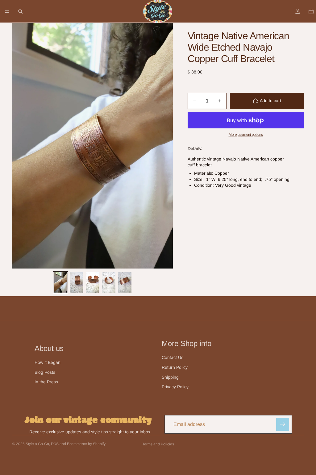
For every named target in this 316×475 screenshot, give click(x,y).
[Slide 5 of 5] (124, 282)
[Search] (20, 11)
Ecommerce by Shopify (86, 444)
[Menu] (7, 11)
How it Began (47, 362)
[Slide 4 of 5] (108, 282)
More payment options (246, 134)
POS (55, 444)
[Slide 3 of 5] (92, 282)
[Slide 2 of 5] (76, 282)
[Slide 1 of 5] (60, 282)
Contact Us (172, 357)
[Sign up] (282, 424)
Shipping (170, 377)
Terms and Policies (158, 444)
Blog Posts (45, 372)
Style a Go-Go (37, 444)
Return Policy (175, 367)
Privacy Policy (175, 386)
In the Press (46, 381)
